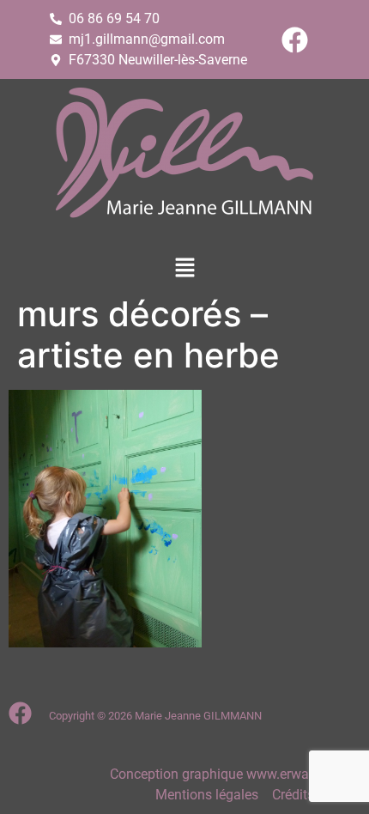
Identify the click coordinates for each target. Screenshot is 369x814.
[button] (184, 268)
